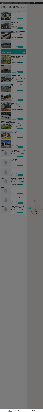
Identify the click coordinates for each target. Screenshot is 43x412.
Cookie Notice (10, 411)
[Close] (42, 410)
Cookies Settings (33, 410)
